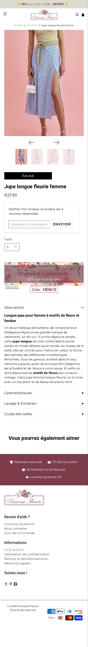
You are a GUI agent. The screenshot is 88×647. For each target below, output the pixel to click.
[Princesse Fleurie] (44, 14)
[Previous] (31, 142)
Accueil (18, 25)
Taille (8, 239)
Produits (32, 25)
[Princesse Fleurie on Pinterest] (11, 585)
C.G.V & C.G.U (14, 550)
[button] (44, 307)
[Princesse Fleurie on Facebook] (6, 585)
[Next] (56, 142)
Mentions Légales (17, 563)
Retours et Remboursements (26, 559)
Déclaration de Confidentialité (26, 554)
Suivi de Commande (19, 533)
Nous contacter (15, 528)
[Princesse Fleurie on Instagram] (15, 585)
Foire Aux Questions (19, 524)
